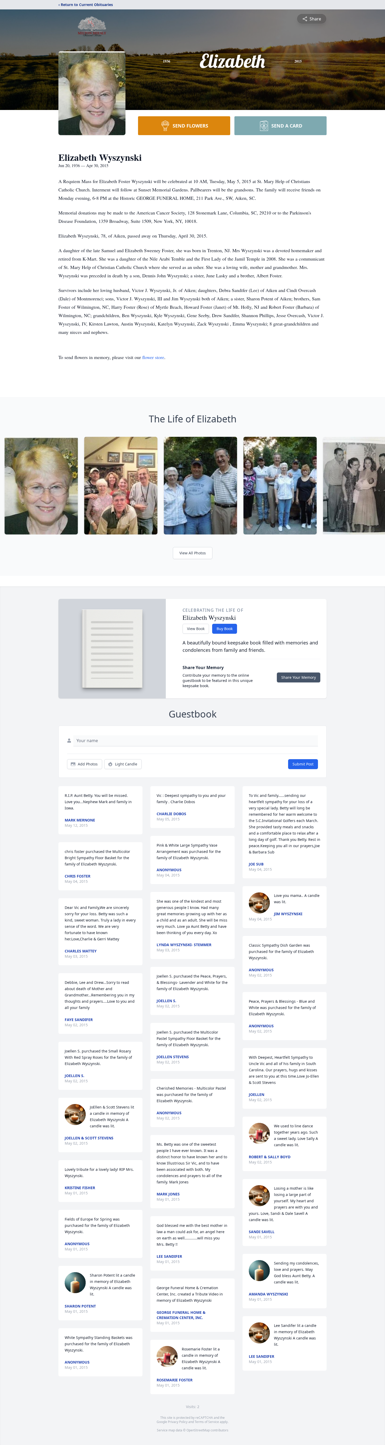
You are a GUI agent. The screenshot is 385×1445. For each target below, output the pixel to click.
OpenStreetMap (198, 1430)
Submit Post (303, 764)
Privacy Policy (178, 1422)
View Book (196, 628)
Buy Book (225, 628)
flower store (153, 357)
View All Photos (192, 552)
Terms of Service (207, 1422)
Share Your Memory (298, 677)
